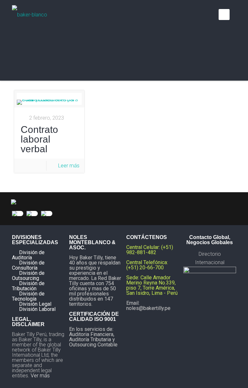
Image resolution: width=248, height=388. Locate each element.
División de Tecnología (28, 296)
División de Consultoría (28, 265)
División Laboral (37, 309)
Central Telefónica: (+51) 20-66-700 (147, 265)
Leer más (68, 166)
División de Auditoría (28, 255)
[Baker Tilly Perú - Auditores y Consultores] (29, 14)
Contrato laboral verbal (39, 139)
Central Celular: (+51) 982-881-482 (149, 249)
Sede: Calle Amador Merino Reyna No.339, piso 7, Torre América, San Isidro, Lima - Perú (152, 285)
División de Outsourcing (28, 275)
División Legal (35, 304)
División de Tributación (28, 286)
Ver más (40, 376)
